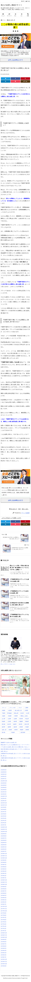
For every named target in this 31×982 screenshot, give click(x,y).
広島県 (9, 721)
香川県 (3, 732)
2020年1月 (3, 851)
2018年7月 (3, 891)
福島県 (15, 727)
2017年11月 (4, 908)
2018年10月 (4, 884)
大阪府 (3, 716)
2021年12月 (4, 803)
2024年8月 (3, 785)
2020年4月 (3, 844)
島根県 (3, 721)
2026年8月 (3, 769)
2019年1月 (3, 877)
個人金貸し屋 (12, 20)
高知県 (13, 732)
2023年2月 (3, 794)
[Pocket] (15, 81)
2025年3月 (3, 774)
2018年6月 (3, 893)
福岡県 (9, 727)
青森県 (21, 729)
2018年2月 (3, 902)
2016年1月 (3, 957)
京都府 (3, 710)
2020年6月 (3, 840)
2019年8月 (3, 862)
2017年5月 (3, 922)
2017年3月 (3, 926)
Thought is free (24, 978)
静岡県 (27, 729)
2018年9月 (3, 886)
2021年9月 (3, 807)
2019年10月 (4, 858)
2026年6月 (3, 772)
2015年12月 (4, 959)
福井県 (3, 727)
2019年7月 (3, 864)
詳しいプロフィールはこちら (8, 664)
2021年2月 (3, 822)
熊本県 (20, 724)
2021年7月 (3, 811)
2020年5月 (3, 842)
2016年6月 (3, 946)
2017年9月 (3, 913)
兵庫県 (26, 710)
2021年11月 (4, 805)
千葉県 (19, 509)
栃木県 (9, 724)
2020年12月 (4, 827)
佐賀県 (10, 710)
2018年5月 (3, 895)
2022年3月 (3, 800)
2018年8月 (3, 888)
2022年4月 (3, 798)
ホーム (3, 20)
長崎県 (10, 729)
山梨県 (15, 718)
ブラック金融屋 (25, 513)
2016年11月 (4, 935)
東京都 (3, 724)
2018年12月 (4, 880)
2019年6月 (3, 866)
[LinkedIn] (5, 81)
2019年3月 (3, 873)
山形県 (9, 718)
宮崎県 (16, 716)
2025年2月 (3, 776)
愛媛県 (21, 721)
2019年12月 (4, 853)
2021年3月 (3, 820)
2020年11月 (4, 829)
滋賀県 (14, 724)
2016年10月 (4, 937)
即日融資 (9, 713)
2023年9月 (3, 789)
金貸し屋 (4, 729)
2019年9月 (3, 860)
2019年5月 (3, 869)
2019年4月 (3, 871)
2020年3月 (3, 847)
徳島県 (15, 721)
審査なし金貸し (25, 509)
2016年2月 (3, 955)
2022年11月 (4, 796)
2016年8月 (3, 941)
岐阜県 (21, 718)
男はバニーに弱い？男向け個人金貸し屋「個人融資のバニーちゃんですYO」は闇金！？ (19, 567)
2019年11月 (4, 855)
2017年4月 (3, 924)
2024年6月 (3, 787)
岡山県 (27, 718)
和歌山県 (16, 713)
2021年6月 (3, 814)
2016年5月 (3, 948)
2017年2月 (3, 928)
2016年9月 (3, 939)
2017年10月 (4, 910)
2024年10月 (4, 780)
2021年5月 (3, 816)
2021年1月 (3, 825)
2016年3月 (3, 952)
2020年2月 (3, 849)
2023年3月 (3, 791)
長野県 (16, 729)
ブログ (20, 707)
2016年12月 (4, 933)
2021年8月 (3, 809)
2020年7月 (3, 838)
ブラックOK (12, 707)
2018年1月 (3, 904)
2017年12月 (4, 906)
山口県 (3, 718)
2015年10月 (4, 963)
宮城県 (9, 716)
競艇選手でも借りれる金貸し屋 (8, 742)
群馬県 (21, 727)
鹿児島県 (23, 732)
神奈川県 (26, 724)
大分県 (27, 713)
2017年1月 (3, 930)
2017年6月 (3, 919)
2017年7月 (3, 917)
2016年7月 (3, 944)
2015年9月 (3, 966)
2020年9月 (3, 833)
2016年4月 (3, 950)
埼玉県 (22, 713)
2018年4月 (3, 897)
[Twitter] (5, 78)
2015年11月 (4, 961)
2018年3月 (3, 899)
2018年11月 (4, 882)
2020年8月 (3, 836)
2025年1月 (3, 778)
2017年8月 (3, 915)
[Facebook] (15, 78)
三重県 (26, 707)
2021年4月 (3, 818)
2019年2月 (3, 875)
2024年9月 (3, 783)
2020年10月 (4, 831)
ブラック (4, 707)
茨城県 (27, 727)
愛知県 (27, 721)
